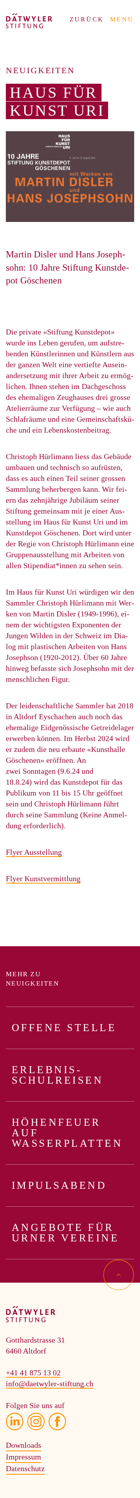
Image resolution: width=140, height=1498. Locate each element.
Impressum (23, 1456)
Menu (122, 19)
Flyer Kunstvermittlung (43, 878)
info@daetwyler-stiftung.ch (49, 1383)
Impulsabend (59, 1185)
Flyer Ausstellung (34, 852)
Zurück (87, 19)
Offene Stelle (64, 1027)
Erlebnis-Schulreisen (57, 1075)
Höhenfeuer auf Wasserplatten (67, 1132)
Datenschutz (25, 1468)
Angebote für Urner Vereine (65, 1233)
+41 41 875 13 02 (33, 1372)
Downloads (23, 1445)
